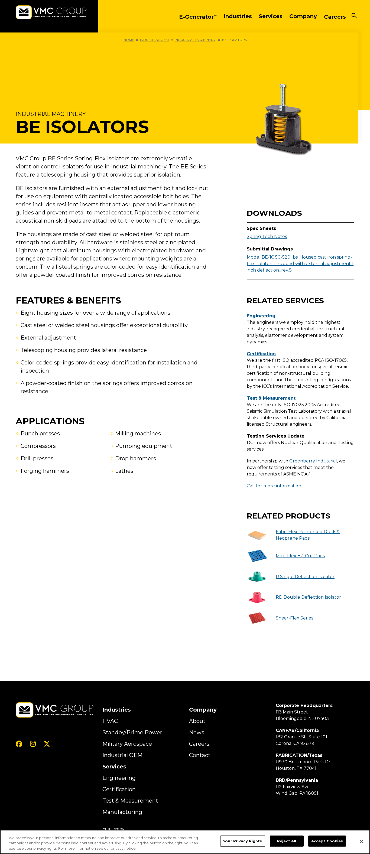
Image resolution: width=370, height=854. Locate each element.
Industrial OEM (154, 40)
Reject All (286, 841)
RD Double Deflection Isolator (308, 597)
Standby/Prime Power (132, 732)
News (196, 732)
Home (129, 40)
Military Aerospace (127, 744)
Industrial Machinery (195, 40)
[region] (185, 842)
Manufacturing (122, 812)
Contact (199, 755)
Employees (113, 828)
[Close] (361, 842)
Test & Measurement (271, 398)
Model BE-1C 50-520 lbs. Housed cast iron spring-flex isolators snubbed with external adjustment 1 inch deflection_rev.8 (300, 264)
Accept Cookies (327, 841)
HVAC (110, 721)
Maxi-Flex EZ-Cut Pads (300, 555)
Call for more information (274, 485)
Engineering (261, 315)
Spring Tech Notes (267, 236)
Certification (261, 353)
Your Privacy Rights (242, 841)
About (197, 721)
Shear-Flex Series (294, 618)
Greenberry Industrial (313, 461)
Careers (199, 744)
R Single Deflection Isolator (305, 576)
